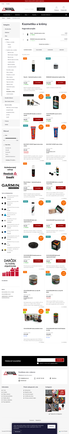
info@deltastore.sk (25, 378)
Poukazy (7, 121)
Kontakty (8, 3)
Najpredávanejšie (28, 49)
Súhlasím (51, 426)
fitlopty (9, 44)
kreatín (7, 117)
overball (9, 47)
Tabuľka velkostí (6, 398)
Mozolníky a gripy (10, 70)
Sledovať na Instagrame (56, 414)
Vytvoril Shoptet (64, 431)
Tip (7, 154)
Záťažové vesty (9, 84)
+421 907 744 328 (40, 378)
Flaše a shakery (9, 72)
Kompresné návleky (10, 79)
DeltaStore (54, 378)
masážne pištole (11, 62)
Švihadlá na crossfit (10, 74)
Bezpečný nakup (28, 392)
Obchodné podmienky (7, 396)
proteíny (8, 114)
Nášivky (8, 89)
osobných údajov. (54, 363)
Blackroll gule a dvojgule (13, 54)
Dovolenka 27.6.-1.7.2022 (8, 292)
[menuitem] (7, 15)
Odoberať (59, 360)
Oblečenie (7, 32)
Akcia (7, 150)
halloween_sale (6, 294)
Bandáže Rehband (9, 98)
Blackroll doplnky (11, 64)
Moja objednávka (6, 402)
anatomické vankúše (12, 66)
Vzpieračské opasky (10, 86)
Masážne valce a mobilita (11, 50)
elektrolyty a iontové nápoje (12, 107)
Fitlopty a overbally (10, 42)
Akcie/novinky (8, 29)
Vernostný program (29, 394)
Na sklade (8, 148)
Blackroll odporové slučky (13, 59)
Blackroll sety (10, 57)
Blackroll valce (11, 52)
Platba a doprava (6, 394)
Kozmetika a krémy (10, 91)
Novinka (8, 152)
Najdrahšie (50, 49)
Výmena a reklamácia (7, 400)
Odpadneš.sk (38, 420)
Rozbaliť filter (10, 160)
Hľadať (41, 9)
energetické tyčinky (10, 112)
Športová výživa (8, 105)
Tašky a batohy (9, 77)
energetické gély (9, 110)
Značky (6, 124)
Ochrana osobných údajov (30, 398)
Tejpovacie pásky (9, 82)
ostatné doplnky (9, 94)
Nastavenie (17, 431)
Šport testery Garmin (9, 101)
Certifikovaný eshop (29, 396)
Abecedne (61, 49)
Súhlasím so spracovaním (48, 363)
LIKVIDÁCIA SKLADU (10, 156)
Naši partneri (27, 390)
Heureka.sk (31, 420)
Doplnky (7, 39)
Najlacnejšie (39, 49)
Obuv (6, 36)
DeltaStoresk (23, 380)
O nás (3, 3)
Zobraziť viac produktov (44, 44)
